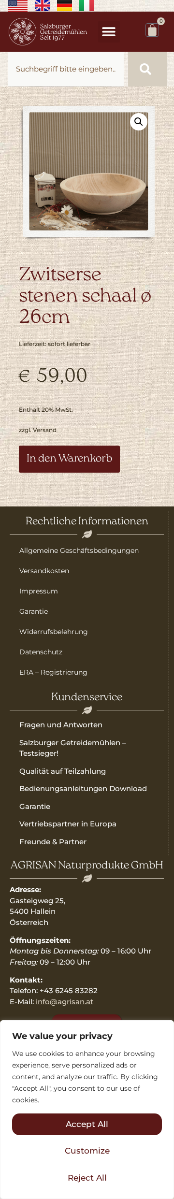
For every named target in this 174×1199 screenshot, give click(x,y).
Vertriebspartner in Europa (67, 823)
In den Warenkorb (69, 458)
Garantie (33, 611)
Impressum (38, 591)
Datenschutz (40, 652)
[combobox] (66, 69)
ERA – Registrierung (53, 672)
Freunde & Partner (53, 841)
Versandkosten (44, 570)
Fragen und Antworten (60, 724)
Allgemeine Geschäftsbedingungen (79, 550)
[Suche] (147, 69)
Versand (45, 429)
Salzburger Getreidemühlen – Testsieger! (72, 748)
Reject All (87, 1178)
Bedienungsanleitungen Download (83, 788)
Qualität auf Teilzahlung (62, 771)
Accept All (87, 1124)
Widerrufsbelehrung (53, 631)
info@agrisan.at (64, 1001)
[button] (109, 32)
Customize (87, 1151)
